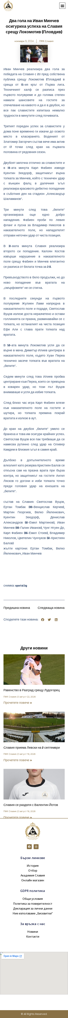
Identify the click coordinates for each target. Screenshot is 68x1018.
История (33, 865)
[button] (62, 6)
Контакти (32, 936)
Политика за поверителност (32, 903)
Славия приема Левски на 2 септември (31, 747)
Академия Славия (33, 875)
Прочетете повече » (17, 702)
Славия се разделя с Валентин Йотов (30, 805)
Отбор (32, 870)
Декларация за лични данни (32, 908)
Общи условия (32, 898)
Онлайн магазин (32, 880)
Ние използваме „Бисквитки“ (33, 913)
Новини (32, 931)
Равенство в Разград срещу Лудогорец (31, 690)
